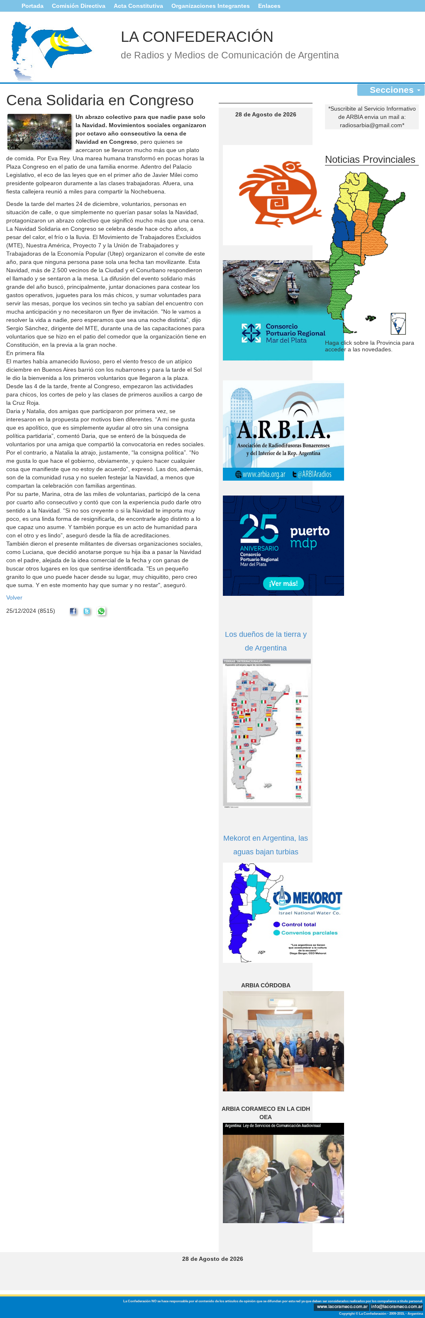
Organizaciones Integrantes (210, 5)
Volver (14, 597)
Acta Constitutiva (138, 5)
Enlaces (269, 5)
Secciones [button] (393, 89)
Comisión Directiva (78, 5)
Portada (33, 5)
